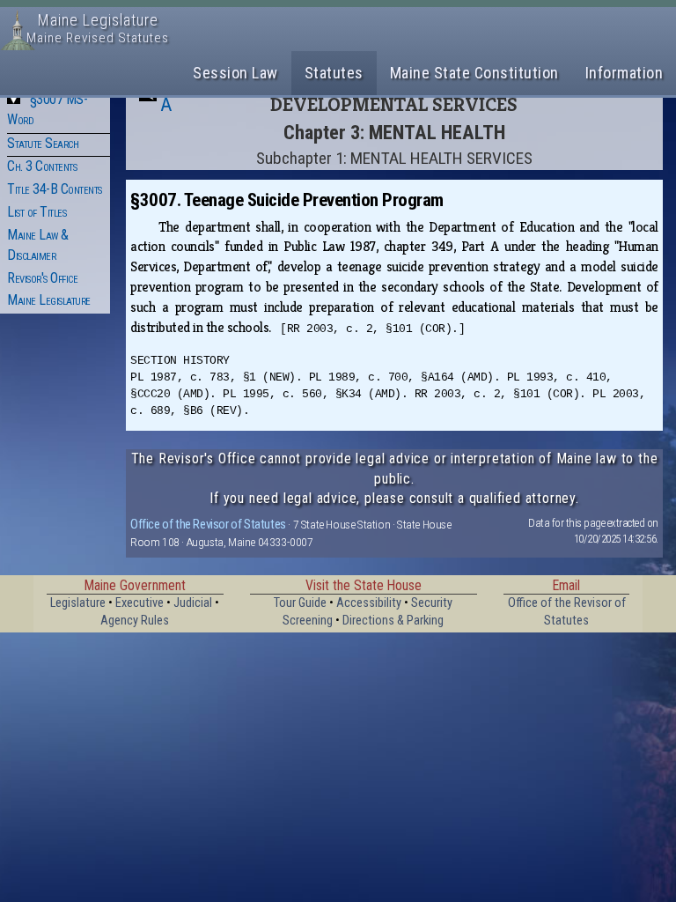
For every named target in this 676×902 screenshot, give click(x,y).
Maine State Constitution (474, 72)
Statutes (334, 72)
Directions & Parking (393, 620)
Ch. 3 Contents (42, 166)
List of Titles (36, 211)
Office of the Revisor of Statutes (208, 524)
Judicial (192, 602)
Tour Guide (300, 602)
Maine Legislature (49, 300)
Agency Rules (134, 620)
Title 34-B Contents (54, 189)
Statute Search (42, 143)
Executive (139, 602)
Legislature (78, 602)
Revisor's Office (42, 278)
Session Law (235, 72)
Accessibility (368, 602)
